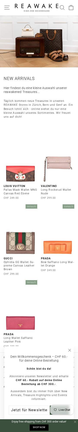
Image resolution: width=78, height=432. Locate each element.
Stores (23, 104)
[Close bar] (75, 422)
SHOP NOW (39, 427)
